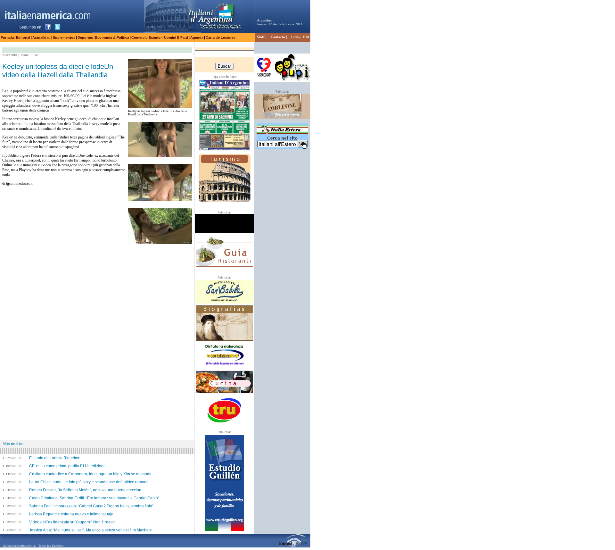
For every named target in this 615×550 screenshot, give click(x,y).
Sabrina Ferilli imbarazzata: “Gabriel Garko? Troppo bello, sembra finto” (91, 506)
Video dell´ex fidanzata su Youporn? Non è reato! (72, 522)
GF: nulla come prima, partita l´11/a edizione (67, 466)
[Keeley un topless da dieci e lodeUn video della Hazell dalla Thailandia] (160, 106)
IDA (306, 37)
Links (295, 37)
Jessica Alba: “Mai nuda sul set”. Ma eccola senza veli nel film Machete (90, 530)
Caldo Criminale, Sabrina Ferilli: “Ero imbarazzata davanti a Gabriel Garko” (94, 498)
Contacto (278, 37)
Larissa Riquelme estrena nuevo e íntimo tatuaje (71, 514)
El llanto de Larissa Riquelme (54, 458)
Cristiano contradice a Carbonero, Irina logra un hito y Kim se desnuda (90, 474)
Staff (261, 37)
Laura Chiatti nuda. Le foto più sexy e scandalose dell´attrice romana (89, 482)
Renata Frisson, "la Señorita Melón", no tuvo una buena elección (85, 490)
